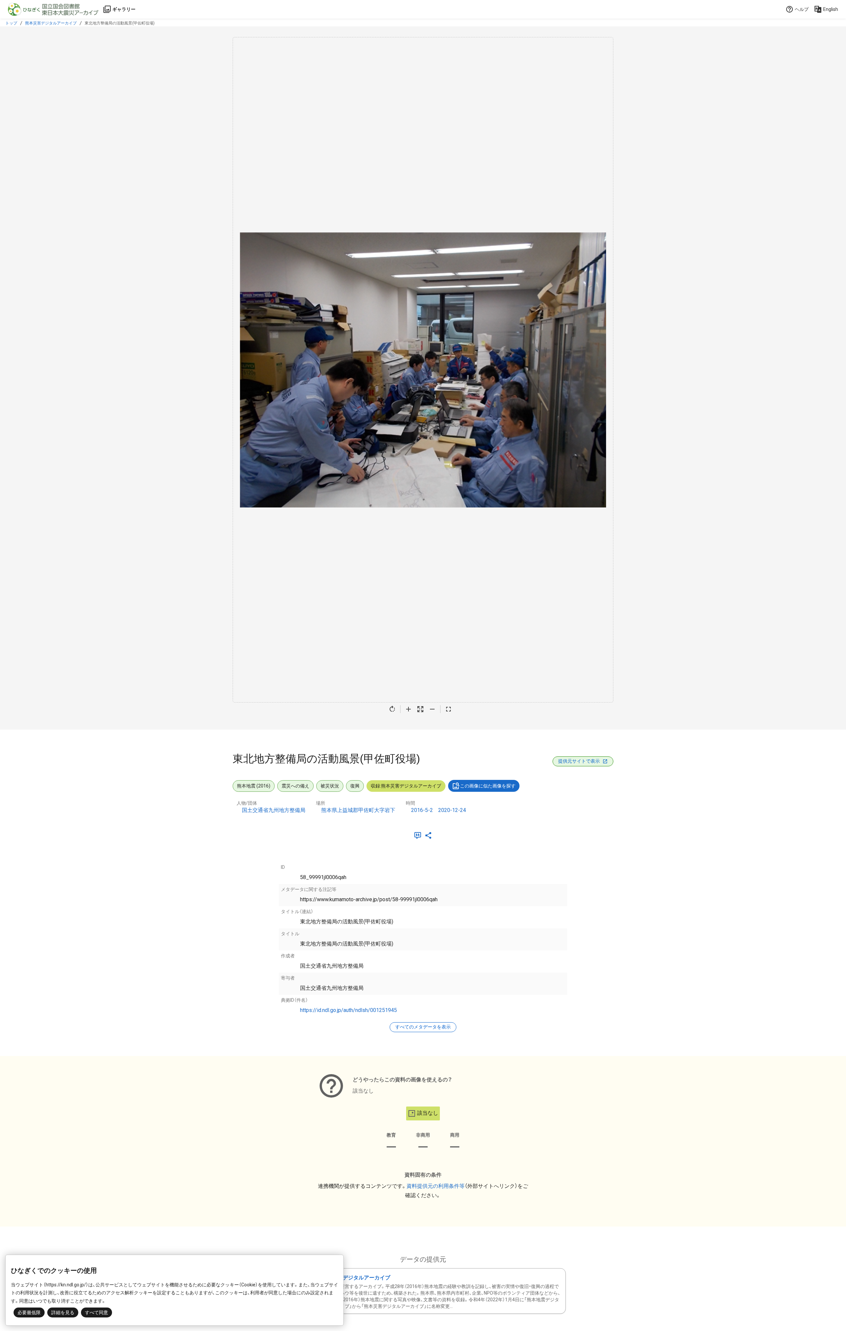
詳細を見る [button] (62, 1312)
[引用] (419, 835)
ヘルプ (802, 9)
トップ (11, 23)
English (830, 9)
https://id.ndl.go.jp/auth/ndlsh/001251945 (348, 1010)
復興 (355, 785)
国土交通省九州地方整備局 (273, 810)
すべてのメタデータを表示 (423, 1026)
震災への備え (295, 785)
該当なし (427, 1113)
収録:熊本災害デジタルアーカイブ (406, 785)
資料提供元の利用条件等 (435, 1186)
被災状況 (330, 785)
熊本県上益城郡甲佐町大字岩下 (358, 810)
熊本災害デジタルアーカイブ (51, 23)
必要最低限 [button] (29, 1312)
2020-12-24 (452, 810)
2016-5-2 (422, 810)
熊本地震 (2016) (253, 785)
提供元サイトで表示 (579, 761)
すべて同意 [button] (96, 1312)
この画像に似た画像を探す (488, 785)
